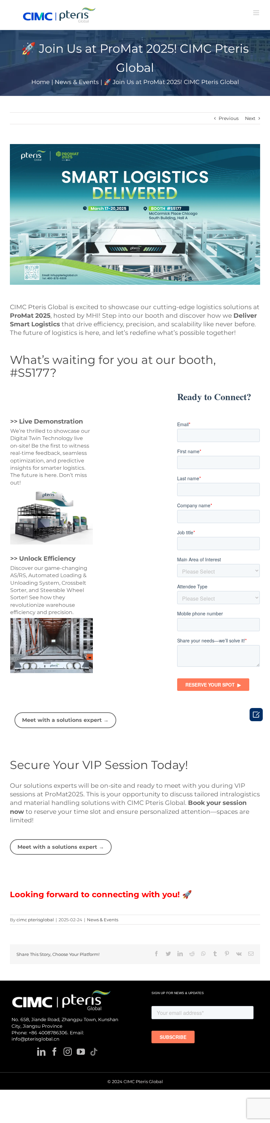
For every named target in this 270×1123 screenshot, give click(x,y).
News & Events (102, 919)
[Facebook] (54, 1052)
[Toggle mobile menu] (256, 12)
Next (250, 118)
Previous (229, 118)
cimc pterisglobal (35, 919)
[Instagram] (68, 1052)
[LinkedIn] (41, 1052)
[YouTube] (81, 1052)
